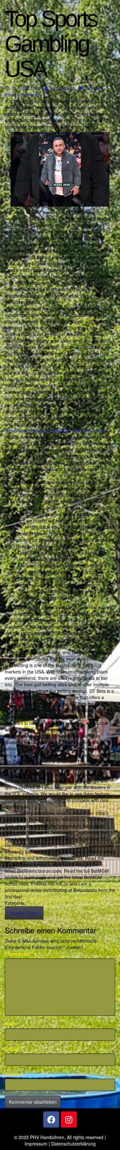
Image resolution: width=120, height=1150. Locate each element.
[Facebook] (51, 1119)
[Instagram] (69, 1119)
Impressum (36, 1143)
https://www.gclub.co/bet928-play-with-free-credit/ (55, 430)
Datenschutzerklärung (73, 1143)
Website (13, 1074)
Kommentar (17, 953)
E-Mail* (12, 1049)
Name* (12, 1024)
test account (61, 88)
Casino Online (24, 913)
